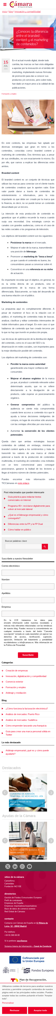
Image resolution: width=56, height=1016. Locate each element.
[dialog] (28, 999)
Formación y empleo (9, 94)
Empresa (6, 607)
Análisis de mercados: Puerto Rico (22, 714)
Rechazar (14, 1010)
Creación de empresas (17, 670)
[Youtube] (29, 866)
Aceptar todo (40, 1010)
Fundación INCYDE (12, 886)
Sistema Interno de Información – (27, 946)
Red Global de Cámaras (14, 911)
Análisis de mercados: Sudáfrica (21, 720)
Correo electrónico (11, 566)
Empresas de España (13, 903)
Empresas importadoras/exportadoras (20, 906)
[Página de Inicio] (24, 4)
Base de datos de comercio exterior (19, 909)
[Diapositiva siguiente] (51, 792)
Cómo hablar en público (19, 529)
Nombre (6, 579)
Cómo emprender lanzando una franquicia (26, 725)
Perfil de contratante (13, 900)
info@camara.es (26, 642)
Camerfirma (9, 881)
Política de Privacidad (15, 645)
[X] (7, 866)
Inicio (4, 11)
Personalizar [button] (8, 1003)
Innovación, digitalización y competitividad (26, 676)
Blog (11, 11)
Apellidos (6, 593)
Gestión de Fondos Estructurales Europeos (23, 897)
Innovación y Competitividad (28, 11)
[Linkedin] (15, 866)
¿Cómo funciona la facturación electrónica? (27, 708)
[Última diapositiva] (5, 792)
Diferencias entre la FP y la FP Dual (25, 524)
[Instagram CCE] (22, 866)
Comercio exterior (14, 681)
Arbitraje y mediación (16, 693)
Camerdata (9, 884)
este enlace (23, 483)
